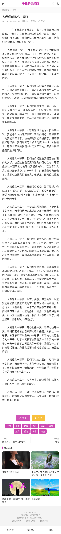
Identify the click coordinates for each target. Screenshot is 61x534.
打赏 (38, 418)
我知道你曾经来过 (10, 472)
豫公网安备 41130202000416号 (30, 518)
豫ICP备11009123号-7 (30, 515)
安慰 (26, 426)
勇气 (9, 426)
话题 (51, 530)
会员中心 (10, 530)
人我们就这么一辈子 (15, 17)
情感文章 (5, 10)
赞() (41, 21)
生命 (34, 431)
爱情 (26, 431)
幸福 (34, 426)
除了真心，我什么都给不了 (14, 441)
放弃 (17, 431)
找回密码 (30, 530)
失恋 (17, 426)
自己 (43, 431)
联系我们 (44, 520)
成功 (51, 426)
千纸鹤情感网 (30, 3)
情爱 (43, 426)
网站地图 (16, 520)
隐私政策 (30, 520)
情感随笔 (35, 499)
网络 (57, 441)
